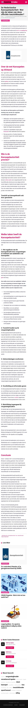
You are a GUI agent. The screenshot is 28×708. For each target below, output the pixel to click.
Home (2, 16)
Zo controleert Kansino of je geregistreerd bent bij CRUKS (11, 567)
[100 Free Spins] (3, 645)
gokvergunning (4, 535)
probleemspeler (5, 693)
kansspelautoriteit (11, 535)
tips (8, 687)
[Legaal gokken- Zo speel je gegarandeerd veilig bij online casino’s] (14, 612)
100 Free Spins (10, 642)
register (3, 676)
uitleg (18, 693)
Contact (16, 704)
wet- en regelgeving (22, 30)
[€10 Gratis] (3, 663)
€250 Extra (8, 652)
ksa (16, 535)
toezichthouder (20, 535)
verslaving (3, 687)
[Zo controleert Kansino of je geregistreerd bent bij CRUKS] (14, 554)
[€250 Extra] (3, 654)
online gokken (17, 684)
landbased (18, 690)
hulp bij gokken (5, 20)
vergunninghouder (4, 536)
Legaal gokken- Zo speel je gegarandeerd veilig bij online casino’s (11, 626)
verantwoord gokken (11, 682)
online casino (8, 180)
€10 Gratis (8, 661)
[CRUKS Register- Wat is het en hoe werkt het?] (14, 583)
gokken (6, 81)
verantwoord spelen (8, 679)
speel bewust (6, 690)
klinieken (13, 690)
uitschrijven (12, 693)
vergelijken (11, 684)
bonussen (6, 131)
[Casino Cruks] (9, 1)
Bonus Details (10, 647)
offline (10, 687)
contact (16, 397)
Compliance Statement (8, 704)
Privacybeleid (22, 704)
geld (2, 277)
